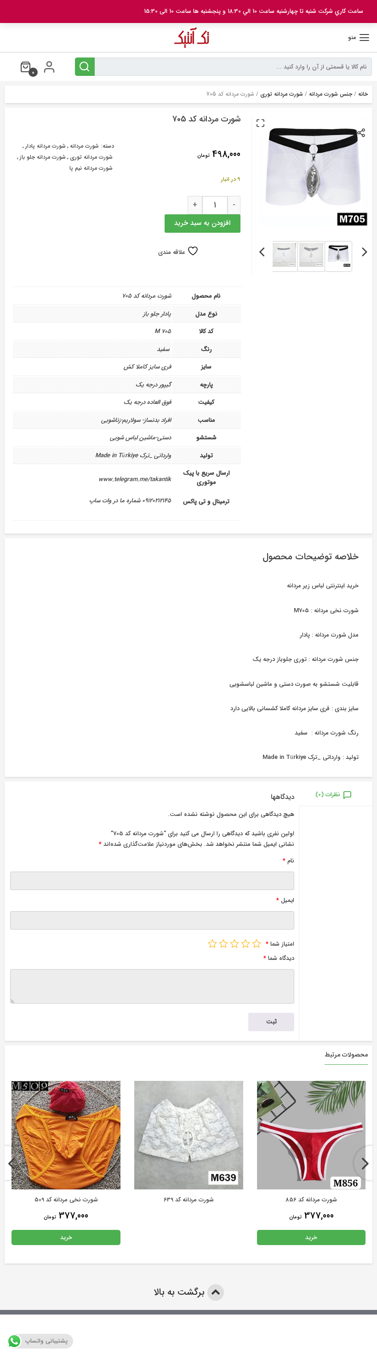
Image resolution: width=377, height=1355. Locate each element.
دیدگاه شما (278, 958)
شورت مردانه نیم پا (91, 168)
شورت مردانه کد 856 (311, 1200)
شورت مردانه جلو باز (43, 157)
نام (288, 861)
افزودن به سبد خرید (202, 223)
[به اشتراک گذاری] (362, 132)
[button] (260, 123)
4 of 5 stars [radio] (223, 943)
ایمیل (285, 900)
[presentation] (365, 250)
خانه (363, 94)
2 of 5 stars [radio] (245, 943)
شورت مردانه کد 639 (189, 1200)
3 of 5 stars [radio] (234, 943)
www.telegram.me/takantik (134, 479)
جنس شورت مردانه (330, 94)
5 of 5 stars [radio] (212, 943)
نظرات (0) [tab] (327, 794)
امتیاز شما (280, 944)
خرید (311, 1237)
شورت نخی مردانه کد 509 (66, 1200)
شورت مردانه (84, 146)
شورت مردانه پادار (45, 146)
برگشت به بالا (180, 1292)
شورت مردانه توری (281, 94)
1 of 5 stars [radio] (256, 943)
